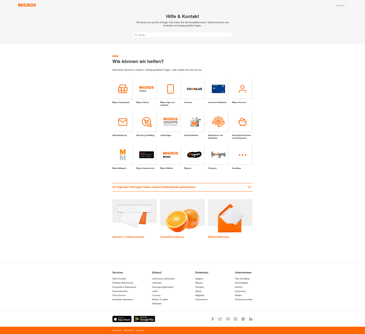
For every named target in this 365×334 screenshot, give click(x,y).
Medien (238, 295)
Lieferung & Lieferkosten (163, 278)
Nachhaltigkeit (241, 282)
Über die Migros (242, 278)
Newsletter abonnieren (122, 299)
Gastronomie (201, 299)
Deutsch (341, 5)
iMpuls (198, 291)
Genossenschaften (243, 299)
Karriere (238, 287)
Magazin (199, 278)
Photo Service (118, 295)
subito (155, 291)
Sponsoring (240, 291)
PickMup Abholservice (122, 282)
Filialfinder (157, 303)
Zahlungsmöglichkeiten (163, 287)
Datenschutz (128, 330)
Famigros (199, 287)
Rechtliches (116, 330)
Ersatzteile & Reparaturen (124, 287)
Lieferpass (157, 282)
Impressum (140, 330)
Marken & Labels (160, 299)
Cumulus (156, 295)
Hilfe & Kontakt (119, 278)
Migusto (199, 282)
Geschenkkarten (120, 291)
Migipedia (199, 295)
